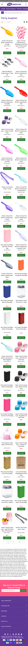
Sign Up (23, 590)
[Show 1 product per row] (24, 22)
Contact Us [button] (4, 621)
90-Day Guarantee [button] (6, 626)
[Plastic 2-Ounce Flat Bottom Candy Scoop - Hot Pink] (7, 149)
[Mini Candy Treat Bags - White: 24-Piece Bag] (7, 318)
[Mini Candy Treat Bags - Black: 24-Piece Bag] (7, 376)
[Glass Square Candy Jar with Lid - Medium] (7, 492)
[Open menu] (3, 4)
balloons (2, 565)
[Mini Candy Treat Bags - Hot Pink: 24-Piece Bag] (7, 405)
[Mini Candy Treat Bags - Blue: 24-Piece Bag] (7, 291)
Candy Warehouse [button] (6, 600)
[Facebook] (5, 634)
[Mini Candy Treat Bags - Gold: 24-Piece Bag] (7, 463)
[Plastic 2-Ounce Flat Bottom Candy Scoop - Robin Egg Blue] (7, 347)
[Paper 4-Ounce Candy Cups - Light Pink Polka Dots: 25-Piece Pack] (7, 518)
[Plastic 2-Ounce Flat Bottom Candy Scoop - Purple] (7, 207)
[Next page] (22, 541)
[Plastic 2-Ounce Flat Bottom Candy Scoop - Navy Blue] (7, 91)
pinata (11, 567)
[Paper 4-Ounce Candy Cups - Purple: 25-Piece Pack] (7, 120)
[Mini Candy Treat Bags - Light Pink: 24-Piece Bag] (7, 236)
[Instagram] (16, 634)
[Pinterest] (13, 634)
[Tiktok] (10, 634)
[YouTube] (18, 634)
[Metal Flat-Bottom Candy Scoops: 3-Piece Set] (7, 62)
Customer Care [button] (5, 605)
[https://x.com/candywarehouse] (21, 634)
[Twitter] (7, 634)
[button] (3, 9)
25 (19, 542)
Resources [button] (4, 611)
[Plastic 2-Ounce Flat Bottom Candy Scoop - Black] (7, 265)
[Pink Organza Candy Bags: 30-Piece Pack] (7, 434)
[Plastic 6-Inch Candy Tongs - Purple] (7, 178)
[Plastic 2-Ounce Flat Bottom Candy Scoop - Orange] (7, 32)
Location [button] (3, 616)
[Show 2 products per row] (26, 22)
